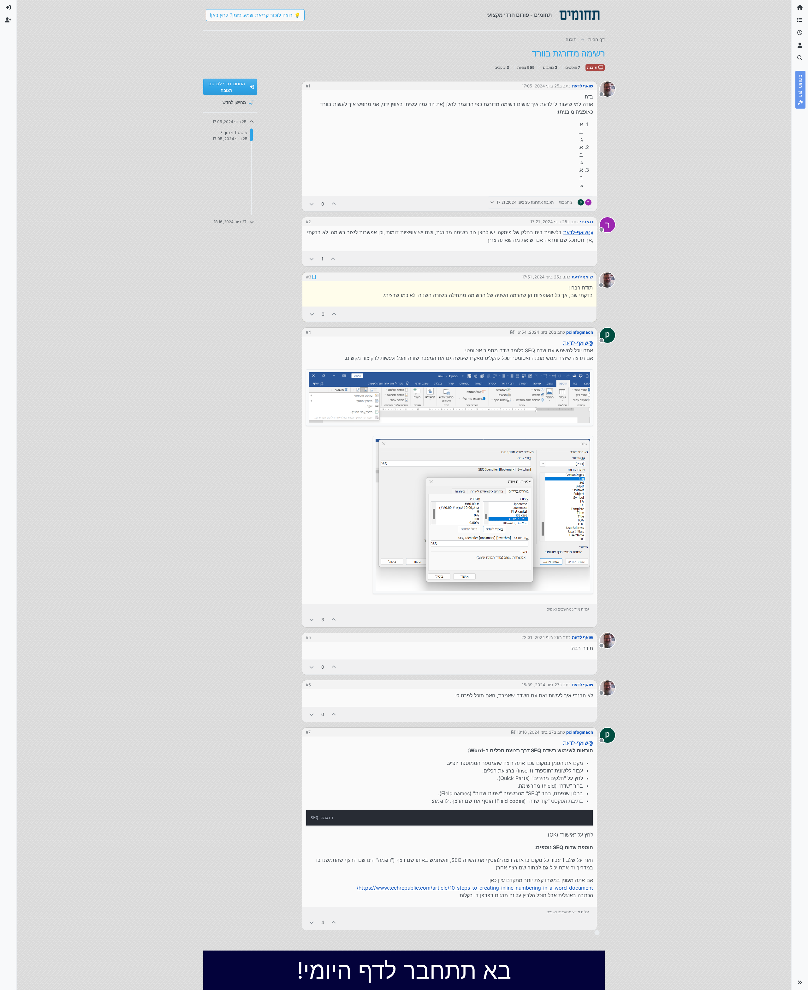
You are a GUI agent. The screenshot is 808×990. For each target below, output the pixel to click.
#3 (308, 276)
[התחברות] (8, 8)
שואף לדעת (582, 85)
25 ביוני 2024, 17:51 (540, 276)
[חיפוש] (799, 58)
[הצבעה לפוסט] (334, 204)
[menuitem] (8, 8)
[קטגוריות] (799, 20)
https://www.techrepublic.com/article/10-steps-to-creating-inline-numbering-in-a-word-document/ (475, 888)
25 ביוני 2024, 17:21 (548, 221)
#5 (308, 637)
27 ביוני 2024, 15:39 (540, 684)
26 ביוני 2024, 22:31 (540, 637)
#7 (308, 732)
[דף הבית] (799, 8)
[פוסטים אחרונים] (799, 33)
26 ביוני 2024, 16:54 (535, 332)
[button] (799, 982)
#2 (308, 221)
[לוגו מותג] (579, 15)
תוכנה (592, 67)
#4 (308, 332)
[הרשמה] (8, 20)
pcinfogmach (579, 332)
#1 (308, 85)
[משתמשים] (799, 45)
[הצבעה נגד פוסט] (311, 204)
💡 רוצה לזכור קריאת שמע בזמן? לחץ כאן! (255, 15)
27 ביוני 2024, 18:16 (535, 732)
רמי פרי (586, 221)
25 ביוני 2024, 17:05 (540, 85)
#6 (308, 684)
